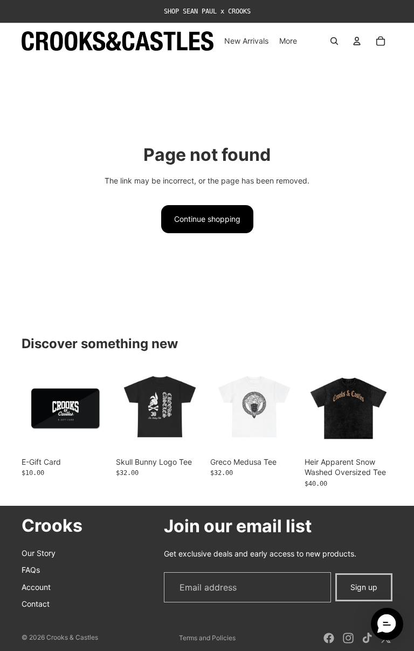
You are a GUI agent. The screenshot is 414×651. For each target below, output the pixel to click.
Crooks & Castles (72, 637)
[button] (387, 624)
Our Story (39, 552)
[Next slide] (380, 408)
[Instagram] (348, 638)
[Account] (357, 41)
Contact (36, 603)
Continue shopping (207, 218)
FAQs (31, 569)
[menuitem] (288, 41)
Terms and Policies (207, 638)
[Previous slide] (316, 408)
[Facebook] (328, 638)
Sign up (363, 587)
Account (36, 586)
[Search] (334, 41)
